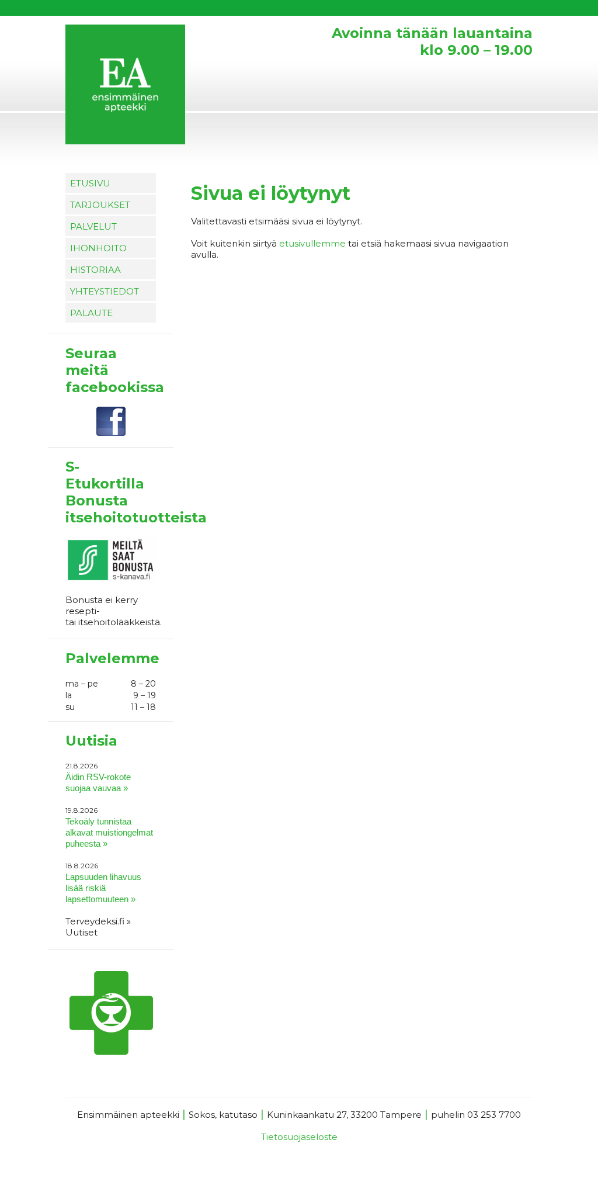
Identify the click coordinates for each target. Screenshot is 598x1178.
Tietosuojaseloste (299, 1136)
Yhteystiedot (104, 291)
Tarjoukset (100, 204)
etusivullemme (312, 243)
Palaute (91, 312)
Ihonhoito (98, 248)
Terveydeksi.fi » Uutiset (98, 927)
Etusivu (90, 183)
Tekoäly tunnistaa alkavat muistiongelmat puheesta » (109, 832)
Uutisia (91, 740)
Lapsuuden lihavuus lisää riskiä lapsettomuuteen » (103, 888)
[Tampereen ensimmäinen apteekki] (173, 86)
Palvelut (93, 226)
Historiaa (95, 269)
